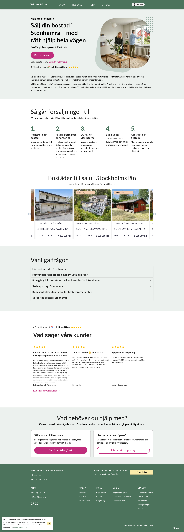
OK (49, 523)
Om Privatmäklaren (145, 492)
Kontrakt (82, 497)
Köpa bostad (101, 492)
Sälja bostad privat (120, 492)
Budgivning (100, 501)
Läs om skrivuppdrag (123, 450)
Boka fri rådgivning (58, 61)
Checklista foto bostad (122, 497)
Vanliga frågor (144, 505)
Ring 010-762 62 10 (39, 480)
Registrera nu (42, 55)
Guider (116, 488)
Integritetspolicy (20, 527)
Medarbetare (143, 497)
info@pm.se (36, 475)
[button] (92, 269)
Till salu (99, 497)
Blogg (140, 509)
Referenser (142, 501)
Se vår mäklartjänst (60, 450)
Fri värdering (84, 501)
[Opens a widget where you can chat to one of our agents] (176, 528)
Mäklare (82, 492)
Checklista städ (119, 501)
